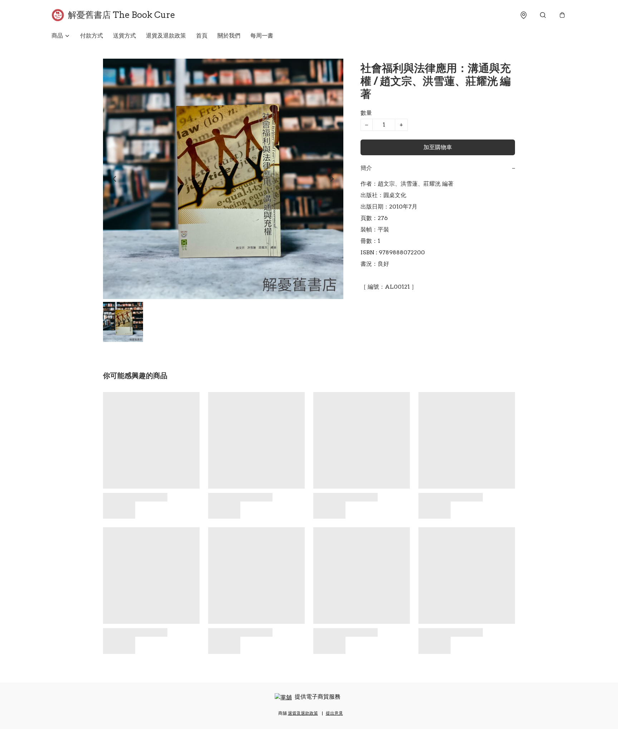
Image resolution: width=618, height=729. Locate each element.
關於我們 (228, 35)
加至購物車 (437, 147)
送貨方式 (124, 35)
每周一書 (261, 35)
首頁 (201, 35)
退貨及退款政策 (166, 35)
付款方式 (91, 35)
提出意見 (334, 713)
